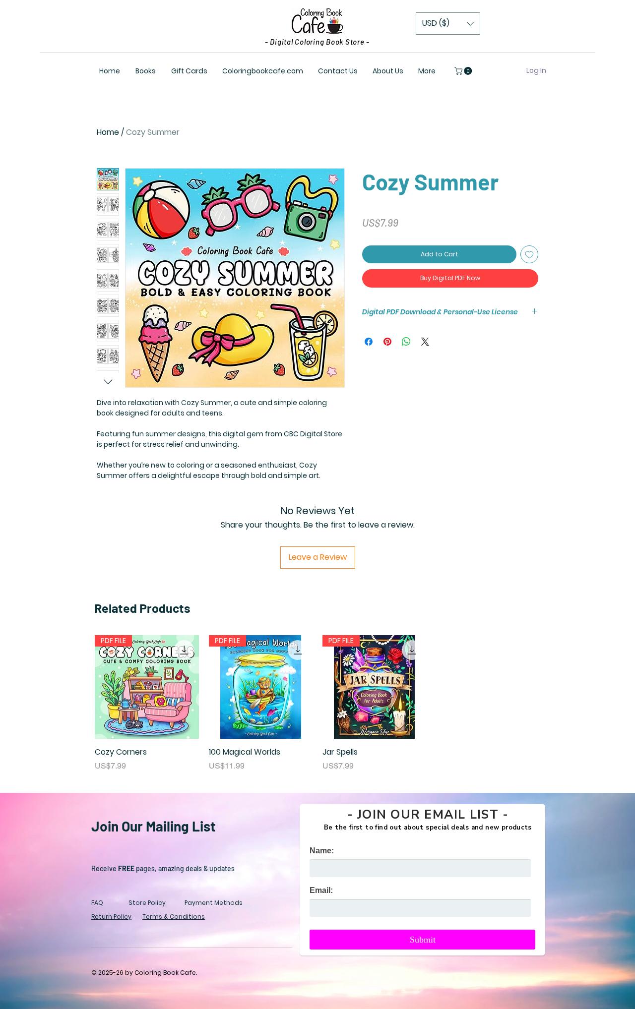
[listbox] (448, 23)
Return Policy (111, 916)
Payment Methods (214, 902)
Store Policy (147, 902)
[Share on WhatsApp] (406, 342)
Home (108, 132)
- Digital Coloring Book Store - (317, 41)
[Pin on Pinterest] (387, 342)
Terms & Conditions (173, 916)
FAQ (97, 902)
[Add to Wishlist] (529, 254)
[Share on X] (425, 342)
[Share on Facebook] (369, 342)
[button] (448, 23)
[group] (317, 703)
